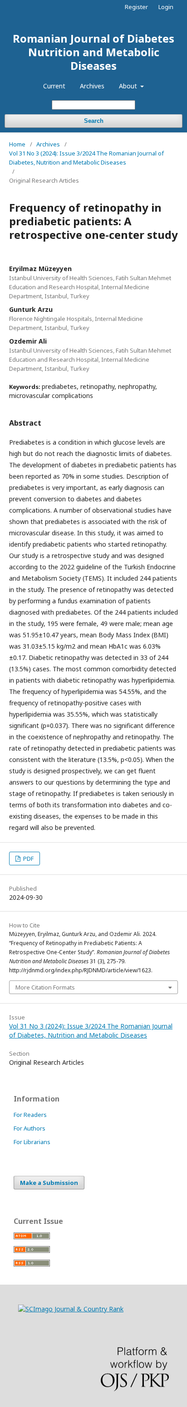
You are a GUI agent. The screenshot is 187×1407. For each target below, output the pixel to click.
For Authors (29, 1128)
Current (54, 86)
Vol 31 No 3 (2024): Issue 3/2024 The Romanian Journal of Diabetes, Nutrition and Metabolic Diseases (86, 157)
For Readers (30, 1115)
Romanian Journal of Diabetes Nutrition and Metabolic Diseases (93, 52)
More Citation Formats (45, 987)
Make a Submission (49, 1183)
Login (165, 7)
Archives (92, 86)
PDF (28, 858)
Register (136, 7)
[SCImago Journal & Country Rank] (70, 1309)
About (129, 86)
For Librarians (32, 1142)
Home (17, 144)
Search (93, 120)
